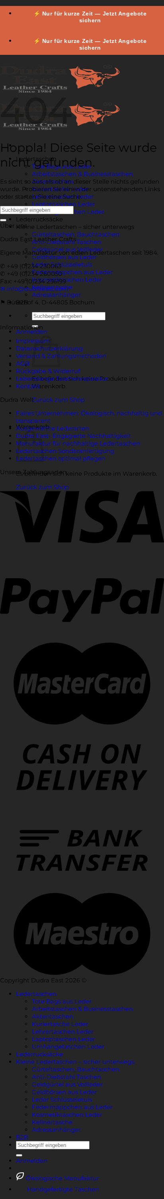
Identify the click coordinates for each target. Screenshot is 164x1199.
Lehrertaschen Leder (63, 1031)
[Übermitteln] (3, 220)
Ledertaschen (36, 994)
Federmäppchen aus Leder (72, 272)
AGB (22, 363)
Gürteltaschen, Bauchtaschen (75, 234)
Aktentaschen (52, 1016)
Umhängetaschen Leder (68, 1046)
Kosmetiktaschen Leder (67, 279)
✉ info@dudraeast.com (34, 288)
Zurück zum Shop (58, 399)
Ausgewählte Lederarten (52, 428)
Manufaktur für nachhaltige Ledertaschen (78, 443)
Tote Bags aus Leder (62, 1001)
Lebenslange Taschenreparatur (62, 378)
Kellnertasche (52, 1122)
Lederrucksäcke (39, 219)
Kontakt (28, 386)
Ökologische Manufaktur (61, 1178)
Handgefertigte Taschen (62, 1189)
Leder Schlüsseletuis (62, 264)
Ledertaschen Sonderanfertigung (65, 451)
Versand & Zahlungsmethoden (61, 356)
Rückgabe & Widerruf (48, 371)
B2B (22, 1137)
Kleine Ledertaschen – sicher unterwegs (75, 227)
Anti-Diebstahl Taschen (66, 1077)
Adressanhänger (56, 294)
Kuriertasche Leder (60, 1024)
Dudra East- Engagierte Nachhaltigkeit (73, 436)
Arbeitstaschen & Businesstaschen (82, 174)
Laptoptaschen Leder (63, 204)
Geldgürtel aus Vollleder (67, 1084)
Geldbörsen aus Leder (64, 257)
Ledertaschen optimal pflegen (60, 458)
